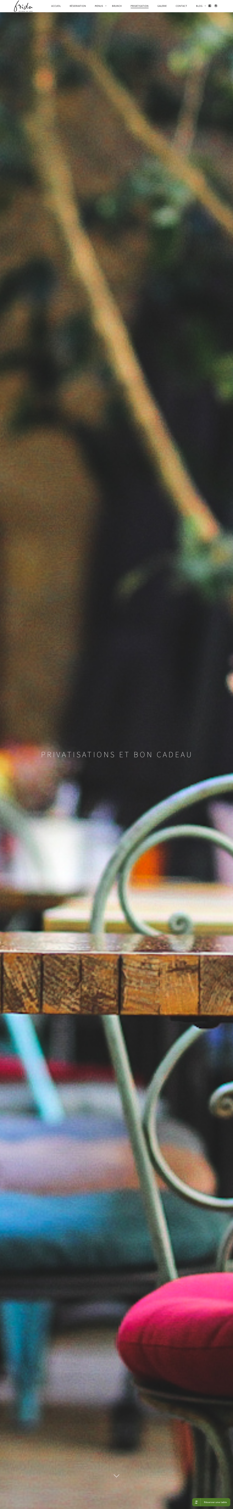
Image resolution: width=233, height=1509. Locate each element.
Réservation (78, 6)
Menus (99, 6)
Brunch (117, 6)
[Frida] (24, 6)
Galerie (162, 6)
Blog (199, 6)
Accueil (56, 6)
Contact (181, 6)
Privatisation (140, 6)
